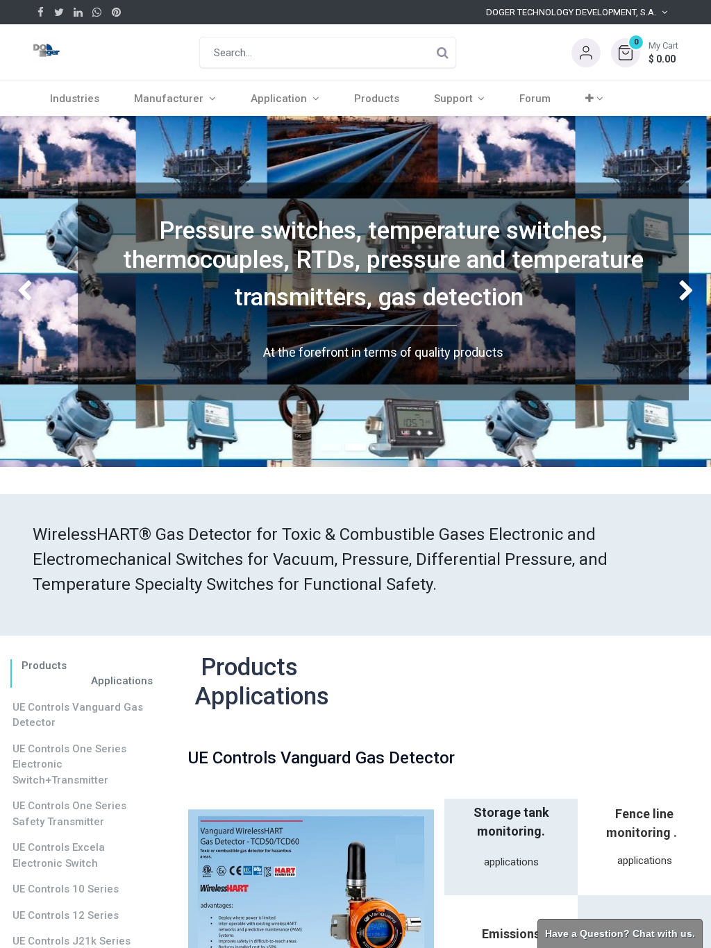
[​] (41, 12)
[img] (28, 291)
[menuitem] (75, 98)
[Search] (442, 52)
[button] (644, 52)
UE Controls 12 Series (65, 915)
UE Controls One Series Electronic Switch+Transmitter (69, 764)
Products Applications (84, 673)
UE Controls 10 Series (65, 889)
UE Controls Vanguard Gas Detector (77, 715)
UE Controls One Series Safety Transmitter (69, 813)
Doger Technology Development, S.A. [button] (571, 12)
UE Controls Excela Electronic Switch (58, 855)
